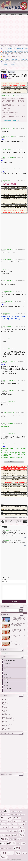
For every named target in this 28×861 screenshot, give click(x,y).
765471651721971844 (6, 61)
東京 (11, 839)
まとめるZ (5, 721)
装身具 (10, 848)
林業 (15, 839)
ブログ (5, 671)
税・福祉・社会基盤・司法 (9, 660)
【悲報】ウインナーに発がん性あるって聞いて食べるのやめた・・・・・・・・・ (14, 207)
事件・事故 (11, 72)
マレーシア (4, 831)
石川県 (12, 843)
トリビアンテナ (6, 713)
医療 (22, 831)
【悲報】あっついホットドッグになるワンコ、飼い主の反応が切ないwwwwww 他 (14, 493)
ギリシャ (18, 818)
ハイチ (15, 824)
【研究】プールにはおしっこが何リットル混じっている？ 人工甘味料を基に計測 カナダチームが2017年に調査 (14, 89)
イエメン (20, 811)
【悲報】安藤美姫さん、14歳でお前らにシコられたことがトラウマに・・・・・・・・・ (14, 210)
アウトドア (14, 811)
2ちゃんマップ (6, 703)
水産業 (20, 839)
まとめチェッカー (6, 702)
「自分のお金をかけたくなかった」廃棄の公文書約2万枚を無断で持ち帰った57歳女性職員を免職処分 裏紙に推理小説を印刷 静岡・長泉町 (14, 192)
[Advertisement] (14, 30)
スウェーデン (17, 821)
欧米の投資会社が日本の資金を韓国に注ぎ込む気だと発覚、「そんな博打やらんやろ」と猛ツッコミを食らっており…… (14, 468)
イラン (8, 814)
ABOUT (3, 12)
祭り (19, 843)
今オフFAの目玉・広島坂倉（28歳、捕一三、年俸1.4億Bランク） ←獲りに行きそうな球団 (15, 48)
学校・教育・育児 (7, 663)
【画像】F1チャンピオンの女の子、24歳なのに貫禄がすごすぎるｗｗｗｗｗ (15, 51)
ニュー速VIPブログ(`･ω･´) (8, 720)
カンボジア (22, 814)
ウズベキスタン (15, 814)
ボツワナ (21, 827)
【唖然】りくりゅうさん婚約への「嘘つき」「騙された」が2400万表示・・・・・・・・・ (14, 212)
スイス (9, 821)
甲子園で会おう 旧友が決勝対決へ (9, 473)
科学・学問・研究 (7, 691)
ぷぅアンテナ (5, 726)
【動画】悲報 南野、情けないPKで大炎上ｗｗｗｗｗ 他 (13, 495)
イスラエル (3, 814)
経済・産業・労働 (7, 677)
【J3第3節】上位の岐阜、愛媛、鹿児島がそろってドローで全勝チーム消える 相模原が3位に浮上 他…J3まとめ (14, 479)
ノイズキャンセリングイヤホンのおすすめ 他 (11, 491)
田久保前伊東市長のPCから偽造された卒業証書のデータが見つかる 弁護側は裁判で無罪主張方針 (14, 196)
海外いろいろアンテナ (7, 717)
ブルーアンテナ (6, 699)
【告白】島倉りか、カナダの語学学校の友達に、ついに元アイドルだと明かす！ (14, 484)
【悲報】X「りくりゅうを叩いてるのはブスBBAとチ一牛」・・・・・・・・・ (14, 203)
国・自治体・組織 (7, 666)
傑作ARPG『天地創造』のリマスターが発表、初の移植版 (13, 201)
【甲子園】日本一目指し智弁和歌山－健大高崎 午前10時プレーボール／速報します (14, 470)
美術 (2, 848)
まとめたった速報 (6, 714)
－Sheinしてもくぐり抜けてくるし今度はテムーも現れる (13, 466)
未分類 (5, 668)
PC (7, 811)
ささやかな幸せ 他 (5, 54)
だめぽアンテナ (6, 707)
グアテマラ (3, 821)
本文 (3, 583)
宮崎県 (9, 835)
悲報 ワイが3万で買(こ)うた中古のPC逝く (9, 64)
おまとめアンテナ (6, 725)
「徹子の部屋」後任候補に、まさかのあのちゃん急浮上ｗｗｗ (14, 189)
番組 (3, 843)
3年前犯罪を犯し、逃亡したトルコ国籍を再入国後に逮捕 (13, 85)
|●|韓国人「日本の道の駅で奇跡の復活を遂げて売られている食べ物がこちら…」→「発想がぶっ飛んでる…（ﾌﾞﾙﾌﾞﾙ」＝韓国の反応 (15, 62)
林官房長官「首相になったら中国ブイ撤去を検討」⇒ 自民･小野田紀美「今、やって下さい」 (14, 92)
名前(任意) (4, 579)
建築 (22, 835)
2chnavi (4, 700)
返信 (25, 537)
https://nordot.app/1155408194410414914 (10, 120)
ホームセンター (14, 827)
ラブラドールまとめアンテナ (9, 724)
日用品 (5, 839)
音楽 (18, 853)
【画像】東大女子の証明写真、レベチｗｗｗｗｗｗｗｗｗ (12, 53)
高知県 (4, 857)
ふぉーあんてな (6, 729)
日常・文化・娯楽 (7, 688)
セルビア (24, 821)
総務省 (23, 843)
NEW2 (4, 709)
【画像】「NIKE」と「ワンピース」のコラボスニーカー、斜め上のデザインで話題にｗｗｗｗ (14, 477)
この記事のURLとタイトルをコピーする (14, 461)
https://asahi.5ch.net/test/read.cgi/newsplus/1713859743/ (15, 517)
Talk (4, 722)
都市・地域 (6, 685)
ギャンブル (7, 818)
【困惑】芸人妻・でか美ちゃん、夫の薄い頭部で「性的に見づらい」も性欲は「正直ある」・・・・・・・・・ (14, 205)
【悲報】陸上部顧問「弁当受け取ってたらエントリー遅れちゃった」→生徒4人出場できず (14, 198)
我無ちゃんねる (6, 711)
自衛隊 (6, 848)
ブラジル (4, 827)
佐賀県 (15, 831)
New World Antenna (7, 728)
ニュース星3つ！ (6, 715)
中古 (10, 831)
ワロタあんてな (6, 710)
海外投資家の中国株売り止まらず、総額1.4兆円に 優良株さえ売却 (14, 87)
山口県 (15, 835)
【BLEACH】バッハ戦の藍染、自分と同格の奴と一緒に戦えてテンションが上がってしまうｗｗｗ (14, 475)
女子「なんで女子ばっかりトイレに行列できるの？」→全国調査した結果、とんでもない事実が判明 (15, 59)
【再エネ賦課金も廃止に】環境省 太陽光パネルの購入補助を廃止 (14, 482)
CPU (2, 811)
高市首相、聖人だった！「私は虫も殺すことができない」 (12, 56)
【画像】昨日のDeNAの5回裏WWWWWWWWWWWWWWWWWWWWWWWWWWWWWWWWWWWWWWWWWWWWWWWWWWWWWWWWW (15, 46)
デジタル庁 (3, 824)
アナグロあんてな (6, 698)
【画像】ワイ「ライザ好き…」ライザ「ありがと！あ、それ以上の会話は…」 (14, 194)
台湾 (3, 835)
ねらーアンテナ (6, 706)
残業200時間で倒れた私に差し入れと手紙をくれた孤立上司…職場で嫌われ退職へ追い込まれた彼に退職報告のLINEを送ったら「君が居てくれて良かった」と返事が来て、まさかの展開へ (15, 45)
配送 (18, 848)
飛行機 (25, 853)
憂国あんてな (5, 704)
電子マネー (7, 853)
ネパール (9, 824)
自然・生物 (6, 682)
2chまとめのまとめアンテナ (8, 718)
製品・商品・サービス (8, 679)
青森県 (9, 78)
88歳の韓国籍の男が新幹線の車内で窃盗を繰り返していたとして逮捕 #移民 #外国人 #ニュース (14, 83)
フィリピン (22, 824)
